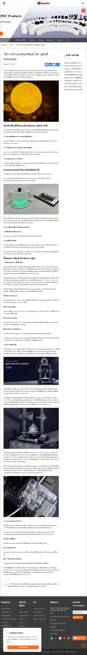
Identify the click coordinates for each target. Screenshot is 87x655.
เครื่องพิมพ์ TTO (6, 626)
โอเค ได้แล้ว (23, 647)
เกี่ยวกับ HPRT (21, 40)
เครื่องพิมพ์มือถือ (6, 615)
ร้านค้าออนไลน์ (24, 615)
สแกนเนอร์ (4, 622)
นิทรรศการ (50, 40)
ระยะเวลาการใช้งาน (57, 652)
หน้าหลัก (4, 45)
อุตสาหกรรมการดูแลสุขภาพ (40, 619)
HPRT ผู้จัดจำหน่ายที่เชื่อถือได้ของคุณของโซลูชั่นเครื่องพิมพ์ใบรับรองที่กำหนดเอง (36, 584)
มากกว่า (68, 58)
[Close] (39, 630)
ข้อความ (60, 40)
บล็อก (68, 40)
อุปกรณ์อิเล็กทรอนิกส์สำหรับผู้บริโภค (9, 619)
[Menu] (83, 3)
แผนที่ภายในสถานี (71, 652)
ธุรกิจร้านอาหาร (38, 609)
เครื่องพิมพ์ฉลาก (6, 612)
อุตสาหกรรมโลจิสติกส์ (40, 615)
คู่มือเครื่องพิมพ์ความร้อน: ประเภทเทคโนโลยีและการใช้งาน (27, 586)
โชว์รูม (40, 40)
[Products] (4, 3)
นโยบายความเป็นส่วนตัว (42, 652)
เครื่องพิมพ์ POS (6, 609)
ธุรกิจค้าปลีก (37, 612)
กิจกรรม (32, 40)
